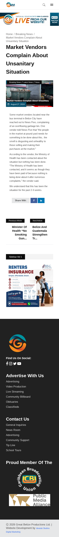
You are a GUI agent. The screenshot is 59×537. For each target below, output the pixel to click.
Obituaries (12, 401)
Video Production (16, 386)
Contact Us (17, 419)
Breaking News (24, 34)
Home (9, 34)
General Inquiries (16, 424)
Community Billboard (18, 396)
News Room (13, 430)
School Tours (13, 450)
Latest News (28, 82)
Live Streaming (15, 391)
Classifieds (12, 406)
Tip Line (10, 445)
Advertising (12, 381)
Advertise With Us (25, 375)
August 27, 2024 (17, 104)
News (37, 82)
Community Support (17, 440)
